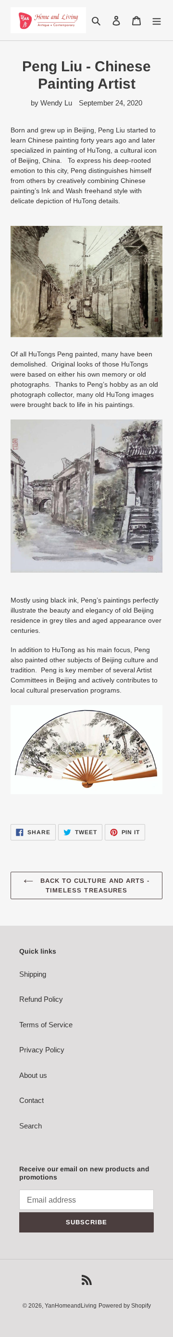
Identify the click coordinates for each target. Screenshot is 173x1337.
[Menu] (157, 20)
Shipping (32, 974)
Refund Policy (41, 999)
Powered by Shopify (125, 1305)
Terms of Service (46, 1025)
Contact (31, 1100)
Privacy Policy (41, 1050)
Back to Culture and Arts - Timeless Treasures (93, 885)
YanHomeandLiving (71, 1305)
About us (33, 1075)
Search (30, 1126)
